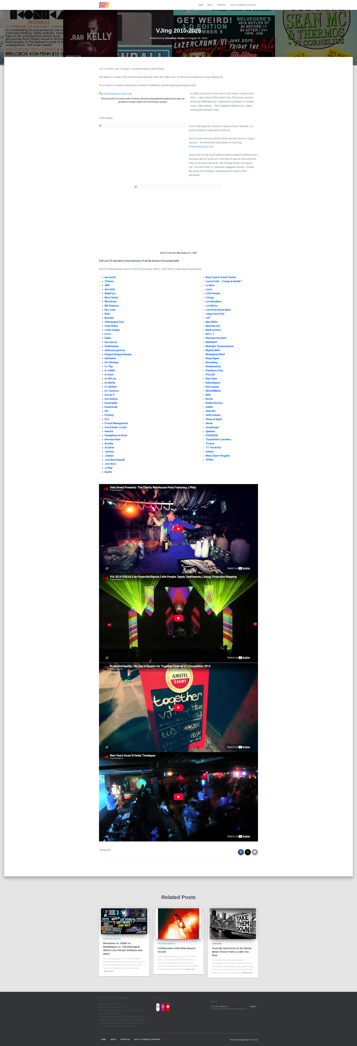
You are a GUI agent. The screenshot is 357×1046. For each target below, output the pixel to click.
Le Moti (210, 285)
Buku (107, 313)
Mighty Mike (213, 350)
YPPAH (210, 459)
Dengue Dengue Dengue (118, 354)
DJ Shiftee (111, 386)
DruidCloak (111, 406)
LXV (208, 317)
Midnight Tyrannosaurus (220, 346)
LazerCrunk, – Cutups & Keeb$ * (224, 281)
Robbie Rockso (214, 402)
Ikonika (109, 443)
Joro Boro (110, 463)
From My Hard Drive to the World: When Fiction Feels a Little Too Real (232, 952)
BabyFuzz (110, 293)
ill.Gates (109, 447)
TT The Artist (213, 447)
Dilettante (110, 358)
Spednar (210, 431)
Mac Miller (212, 321)
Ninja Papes (212, 358)
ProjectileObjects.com (201, 146)
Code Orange (112, 329)
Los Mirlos (212, 305)
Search (214, 1002)
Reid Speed (212, 386)
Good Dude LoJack (116, 427)
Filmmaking (217, 944)
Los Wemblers (214, 301)
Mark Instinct (213, 329)
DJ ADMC (110, 370)
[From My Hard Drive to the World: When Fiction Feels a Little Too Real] (233, 923)
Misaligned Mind (215, 354)
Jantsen (109, 451)
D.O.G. (108, 333)
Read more (109, 971)
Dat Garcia (111, 342)
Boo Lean (110, 309)
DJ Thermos (112, 390)
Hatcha (109, 431)
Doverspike (111, 402)
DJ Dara (109, 374)
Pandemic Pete (214, 370)
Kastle (108, 471)
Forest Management (116, 423)
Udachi (210, 451)
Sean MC (211, 411)
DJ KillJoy (110, 378)
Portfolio (221, 5)
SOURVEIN (212, 435)
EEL (107, 411)
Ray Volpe (211, 378)
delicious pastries (115, 350)
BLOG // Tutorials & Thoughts (243, 5)
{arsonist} (110, 277)
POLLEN (210, 374)
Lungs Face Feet (215, 313)
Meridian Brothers (216, 337)
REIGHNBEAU (213, 390)
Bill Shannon (112, 305)
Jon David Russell (115, 459)
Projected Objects (112, 939)
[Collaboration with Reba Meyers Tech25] (178, 923)
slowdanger (212, 427)
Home (200, 5)
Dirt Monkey (112, 362)
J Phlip (108, 467)
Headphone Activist (116, 435)
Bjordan (109, 317)
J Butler (109, 455)
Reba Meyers (213, 382)
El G (107, 419)
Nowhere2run (213, 366)
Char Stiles (111, 325)
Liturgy (210, 297)
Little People (213, 293)
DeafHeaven (112, 346)
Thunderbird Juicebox (218, 439)
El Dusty (109, 415)
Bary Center (111, 297)
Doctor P (110, 394)
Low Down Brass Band (218, 309)
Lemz (209, 289)
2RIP (107, 285)
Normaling (212, 362)
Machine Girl (213, 325)
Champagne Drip (114, 321)
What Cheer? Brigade (218, 455)
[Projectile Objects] (104, 5)
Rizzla (209, 398)
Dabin (108, 337)
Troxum (210, 443)
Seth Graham (213, 415)
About (210, 5)
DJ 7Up (109, 366)
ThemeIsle (253, 1040)
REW (208, 394)
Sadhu (209, 406)
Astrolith (110, 289)
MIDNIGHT (212, 342)
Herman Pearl (112, 439)
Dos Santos (111, 398)
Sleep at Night (214, 419)
